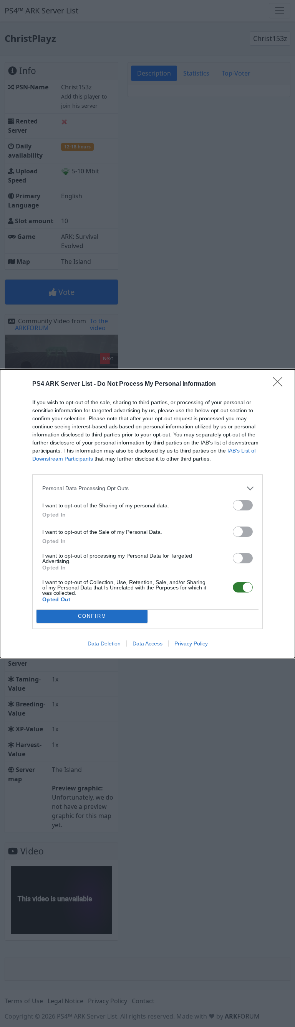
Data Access (147, 643)
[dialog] (147, 513)
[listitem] (147, 488)
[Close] (280, 384)
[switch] (243, 505)
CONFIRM (92, 616)
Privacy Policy (191, 643)
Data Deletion (104, 643)
